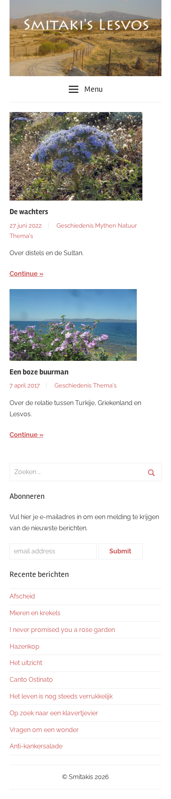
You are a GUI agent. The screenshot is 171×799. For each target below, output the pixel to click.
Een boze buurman (39, 372)
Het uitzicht (26, 663)
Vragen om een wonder (44, 730)
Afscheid (22, 596)
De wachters (29, 211)
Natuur (127, 225)
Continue (24, 273)
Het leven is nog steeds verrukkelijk (61, 696)
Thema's (21, 236)
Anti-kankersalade (36, 746)
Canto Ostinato (31, 679)
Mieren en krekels (35, 613)
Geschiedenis (74, 225)
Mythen (105, 225)
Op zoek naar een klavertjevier (54, 713)
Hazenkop (24, 646)
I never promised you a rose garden (62, 630)
